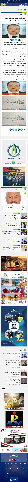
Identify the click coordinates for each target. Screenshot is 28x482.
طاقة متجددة (23, 466)
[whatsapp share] (16, 40)
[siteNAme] (23, 4)
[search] (2, 4)
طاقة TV (5, 468)
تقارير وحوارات (16, 466)
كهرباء (20, 9)
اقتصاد (10, 466)
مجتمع (20, 471)
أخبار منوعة (5, 466)
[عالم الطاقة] (25, 9)
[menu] (4, 4)
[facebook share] (21, 40)
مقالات (16, 471)
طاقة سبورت (10, 468)
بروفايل (24, 468)
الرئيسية (24, 463)
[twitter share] (19, 40)
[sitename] (14, 456)
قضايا (20, 468)
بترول (20, 463)
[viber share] (13, 40)
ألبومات (16, 468)
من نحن (20, 474)
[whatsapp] (11, 40)
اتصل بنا (7, 474)
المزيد (3, 389)
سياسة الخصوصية (14, 474)
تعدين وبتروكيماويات (9, 463)
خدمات (24, 471)
